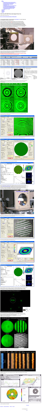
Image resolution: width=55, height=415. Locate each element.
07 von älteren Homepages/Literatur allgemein (8, 6)
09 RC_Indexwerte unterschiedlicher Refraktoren (9, 7)
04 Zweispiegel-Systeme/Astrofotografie (8, 4)
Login (27, 410)
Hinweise (3, 10)
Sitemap (11, 406)
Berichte (3, 1)
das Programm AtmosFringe (7, 137)
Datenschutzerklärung (6, 406)
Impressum (1, 406)
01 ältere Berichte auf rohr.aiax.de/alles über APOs (9, 2)
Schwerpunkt (3, 9)
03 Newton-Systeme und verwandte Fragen (8, 3)
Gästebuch (3, 11)
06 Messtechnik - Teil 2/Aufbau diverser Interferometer (9, 5)
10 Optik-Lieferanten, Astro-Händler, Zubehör (8, 8)
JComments (27, 405)
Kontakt (3, 12)
